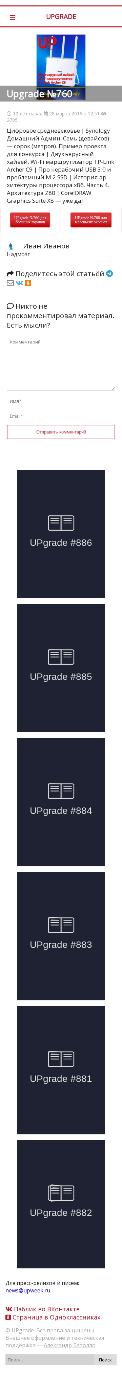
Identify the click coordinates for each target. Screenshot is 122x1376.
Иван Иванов (46, 245)
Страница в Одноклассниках (55, 1317)
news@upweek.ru (27, 1290)
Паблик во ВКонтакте (46, 1309)
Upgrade (61, 16)
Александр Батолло (70, 1345)
